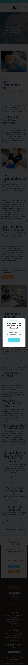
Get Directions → (14, 340)
